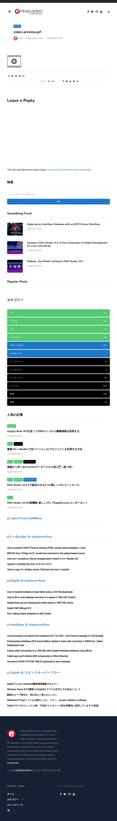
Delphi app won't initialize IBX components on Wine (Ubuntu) (37, 656)
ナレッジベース (15, 804)
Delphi (58, 321)
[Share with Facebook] (9, 76)
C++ (58, 313)
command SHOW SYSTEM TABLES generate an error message (38, 661)
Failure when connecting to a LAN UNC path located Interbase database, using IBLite (49, 650)
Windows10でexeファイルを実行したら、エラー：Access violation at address (46, 700)
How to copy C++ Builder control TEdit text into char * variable (38, 569)
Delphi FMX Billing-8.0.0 (19, 608)
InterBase (58, 337)
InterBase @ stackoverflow (30, 625)
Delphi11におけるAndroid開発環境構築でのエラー (32, 684)
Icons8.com (13, 763)
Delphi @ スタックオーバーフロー (35, 672)
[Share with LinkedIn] (16, 76)
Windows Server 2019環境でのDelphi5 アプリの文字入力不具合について (44, 689)
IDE (58, 329)
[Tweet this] (12, 76)
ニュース (58, 386)
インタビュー (58, 370)
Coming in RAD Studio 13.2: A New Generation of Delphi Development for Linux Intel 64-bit (67, 244)
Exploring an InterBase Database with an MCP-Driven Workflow (63, 224)
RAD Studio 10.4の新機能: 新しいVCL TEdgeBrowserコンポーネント (47, 502)
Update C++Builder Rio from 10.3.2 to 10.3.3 (29, 564)
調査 (58, 402)
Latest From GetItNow (26, 518)
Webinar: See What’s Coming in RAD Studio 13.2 (55, 261)
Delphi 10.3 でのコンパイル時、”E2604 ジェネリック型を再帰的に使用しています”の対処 (53, 705)
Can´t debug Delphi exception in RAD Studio (29, 613)
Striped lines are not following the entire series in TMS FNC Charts (40, 602)
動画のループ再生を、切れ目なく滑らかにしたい (32, 694)
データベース (58, 378)
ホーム (10, 793)
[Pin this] (19, 76)
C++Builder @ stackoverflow (31, 537)
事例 (58, 394)
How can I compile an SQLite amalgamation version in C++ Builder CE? (42, 558)
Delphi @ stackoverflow (27, 580)
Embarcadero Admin (34, 38)
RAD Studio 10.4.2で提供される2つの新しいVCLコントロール (43, 485)
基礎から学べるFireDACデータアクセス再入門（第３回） (40, 467)
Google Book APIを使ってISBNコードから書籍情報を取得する (43, 431)
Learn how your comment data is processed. (69, 169)
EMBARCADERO (23, 770)
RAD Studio (58, 345)
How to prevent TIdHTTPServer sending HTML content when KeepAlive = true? (46, 548)
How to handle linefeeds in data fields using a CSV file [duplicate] (39, 592)
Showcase (58, 353)
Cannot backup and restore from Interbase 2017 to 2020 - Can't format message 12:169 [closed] (55, 635)
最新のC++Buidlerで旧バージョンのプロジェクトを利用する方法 (44, 449)
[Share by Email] (23, 76)
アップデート (58, 361)
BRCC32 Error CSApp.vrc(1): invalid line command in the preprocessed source (46, 553)
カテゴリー (13, 799)
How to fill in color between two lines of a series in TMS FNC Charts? (41, 597)
